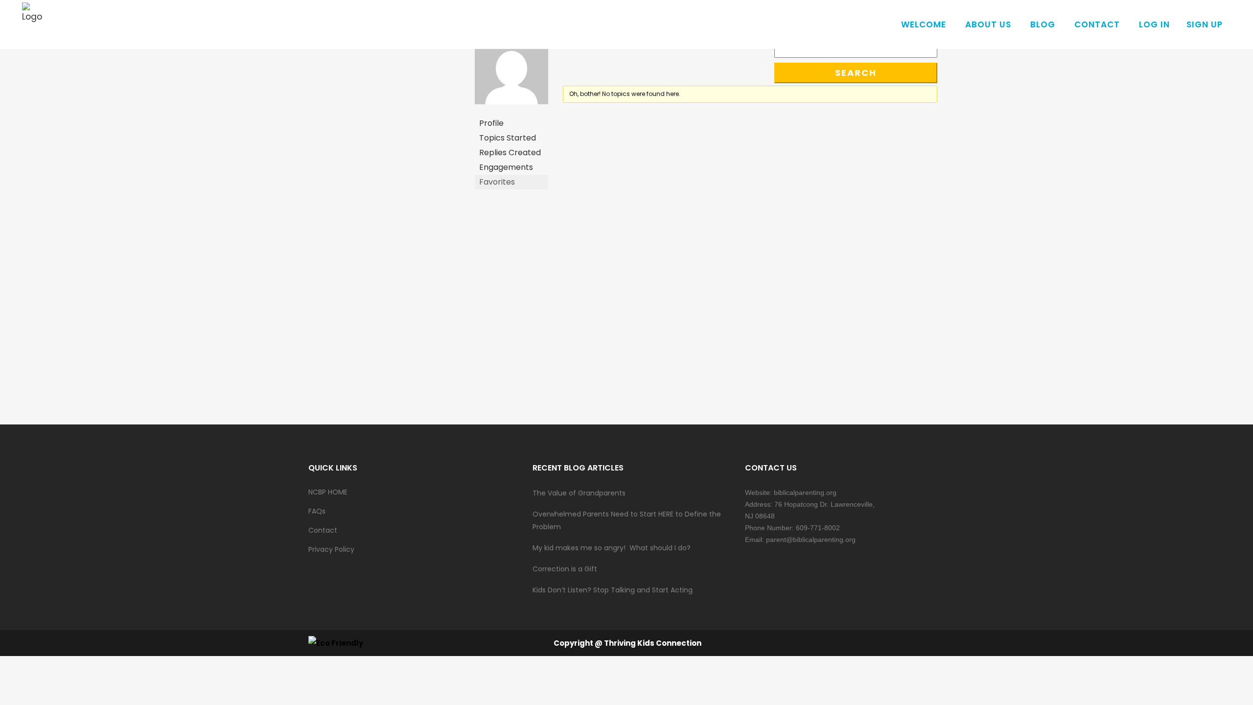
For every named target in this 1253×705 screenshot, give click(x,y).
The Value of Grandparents (579, 493)
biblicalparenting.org (805, 492)
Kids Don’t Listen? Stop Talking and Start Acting (613, 590)
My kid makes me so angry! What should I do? (612, 548)
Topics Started (507, 137)
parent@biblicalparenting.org (811, 539)
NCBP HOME (328, 492)
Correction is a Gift (565, 569)
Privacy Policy (331, 549)
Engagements (506, 167)
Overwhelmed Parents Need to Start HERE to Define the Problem (627, 520)
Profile (491, 123)
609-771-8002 (818, 528)
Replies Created (510, 152)
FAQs (316, 511)
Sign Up (1204, 24)
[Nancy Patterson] (511, 111)
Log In (1154, 24)
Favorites (497, 182)
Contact (322, 530)
